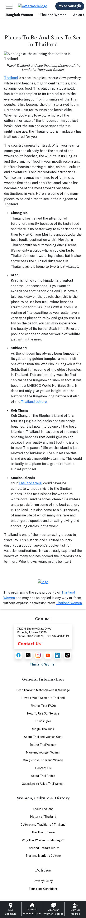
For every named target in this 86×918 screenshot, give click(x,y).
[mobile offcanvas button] (9, 6)
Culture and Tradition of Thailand (43, 824)
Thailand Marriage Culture (43, 855)
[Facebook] (18, 655)
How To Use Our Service (43, 713)
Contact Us (43, 768)
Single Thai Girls (43, 729)
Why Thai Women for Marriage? (43, 840)
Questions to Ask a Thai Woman (43, 783)
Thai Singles (43, 721)
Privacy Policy (43, 881)
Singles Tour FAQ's (43, 705)
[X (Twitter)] (28, 655)
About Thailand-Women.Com (43, 736)
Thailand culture (34, 402)
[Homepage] (32, 6)
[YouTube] (48, 655)
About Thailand (43, 809)
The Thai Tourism (43, 832)
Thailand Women (53, 15)
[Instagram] (38, 655)
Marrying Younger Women (43, 752)
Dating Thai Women (43, 744)
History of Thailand (43, 816)
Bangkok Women (19, 15)
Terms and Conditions (43, 888)
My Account (68, 6)
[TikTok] (67, 655)
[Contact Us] (43, 636)
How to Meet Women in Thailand (43, 697)
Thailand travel (30, 483)
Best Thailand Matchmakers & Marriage (43, 690)
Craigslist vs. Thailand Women (43, 760)
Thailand (11, 78)
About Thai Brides (43, 775)
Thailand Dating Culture (43, 848)
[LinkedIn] (57, 655)
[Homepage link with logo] (43, 582)
